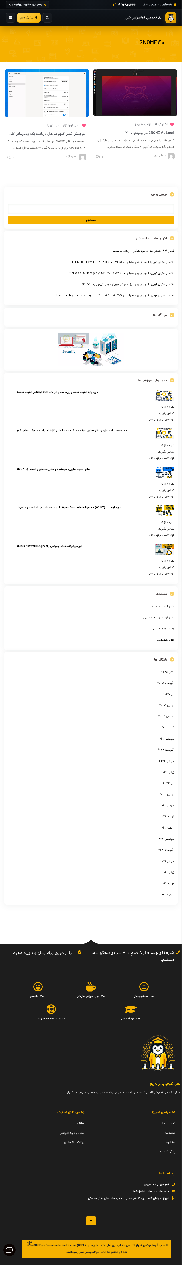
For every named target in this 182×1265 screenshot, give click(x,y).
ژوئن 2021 (168, 872)
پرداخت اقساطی (74, 1142)
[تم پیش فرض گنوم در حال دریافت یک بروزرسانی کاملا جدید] (47, 116)
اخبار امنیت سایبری (162, 606)
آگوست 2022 (165, 750)
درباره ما (170, 1133)
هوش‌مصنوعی (165, 640)
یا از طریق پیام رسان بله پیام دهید (42, 953)
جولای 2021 (167, 861)
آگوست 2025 (165, 683)
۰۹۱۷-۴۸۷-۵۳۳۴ (156, 1185)
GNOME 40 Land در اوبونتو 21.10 (149, 133)
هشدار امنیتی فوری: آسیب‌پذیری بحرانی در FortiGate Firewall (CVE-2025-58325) (123, 262)
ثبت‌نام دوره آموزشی (71, 1133)
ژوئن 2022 (167, 772)
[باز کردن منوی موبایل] (10, 18)
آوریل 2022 (166, 794)
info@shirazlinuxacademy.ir (151, 1192)
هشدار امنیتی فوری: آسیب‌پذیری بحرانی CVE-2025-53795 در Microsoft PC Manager (121, 273)
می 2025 (168, 694)
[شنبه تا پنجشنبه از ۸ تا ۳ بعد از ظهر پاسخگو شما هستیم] (178, 952)
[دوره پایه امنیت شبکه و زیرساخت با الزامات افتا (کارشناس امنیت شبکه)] (164, 400)
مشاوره (170, 1142)
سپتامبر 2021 (166, 839)
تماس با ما (168, 1124)
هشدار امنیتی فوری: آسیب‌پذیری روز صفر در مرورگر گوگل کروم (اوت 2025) (128, 284)
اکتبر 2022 (167, 727)
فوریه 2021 (167, 883)
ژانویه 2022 (167, 828)
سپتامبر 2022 (166, 739)
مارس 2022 (167, 805)
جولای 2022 (166, 761)
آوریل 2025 (166, 705)
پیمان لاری (160, 156)
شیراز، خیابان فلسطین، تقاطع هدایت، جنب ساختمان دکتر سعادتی (128, 1198)
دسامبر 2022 (166, 716)
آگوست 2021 (166, 850)
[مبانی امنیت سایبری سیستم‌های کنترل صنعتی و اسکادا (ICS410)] (164, 477)
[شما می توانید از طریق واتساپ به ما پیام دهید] (79, 952)
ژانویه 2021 (167, 894)
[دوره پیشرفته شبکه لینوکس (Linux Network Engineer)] (164, 554)
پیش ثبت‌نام (167, 1152)
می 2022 (168, 783)
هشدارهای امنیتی (163, 628)
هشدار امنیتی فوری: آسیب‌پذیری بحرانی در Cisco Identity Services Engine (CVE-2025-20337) (115, 295)
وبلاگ (80, 1124)
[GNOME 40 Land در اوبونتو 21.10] (135, 115)
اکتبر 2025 (167, 672)
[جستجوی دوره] (47, 18)
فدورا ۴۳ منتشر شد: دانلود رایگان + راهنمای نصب (143, 251)
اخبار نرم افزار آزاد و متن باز (151, 124)
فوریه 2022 (167, 816)
